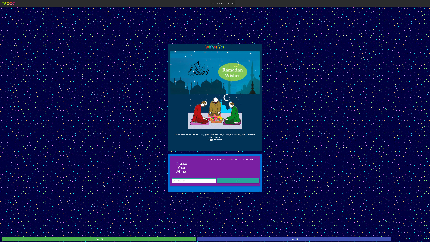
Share (98, 239)
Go (238, 181)
